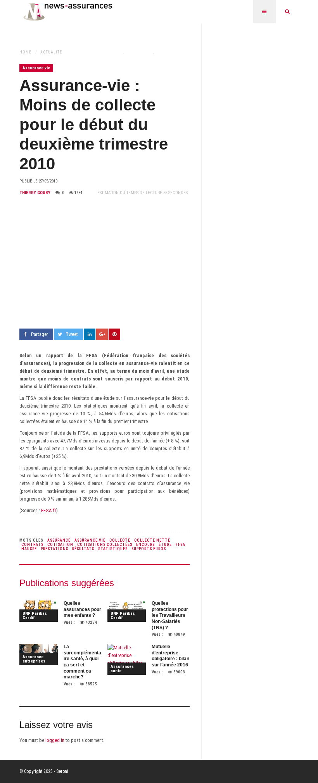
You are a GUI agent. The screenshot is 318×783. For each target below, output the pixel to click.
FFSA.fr (48, 510)
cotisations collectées (104, 544)
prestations (54, 549)
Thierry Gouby (34, 192)
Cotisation (60, 544)
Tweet (72, 334)
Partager (39, 334)
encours (145, 544)
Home (25, 52)
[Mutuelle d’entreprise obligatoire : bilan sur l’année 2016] (126, 659)
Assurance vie (36, 68)
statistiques (113, 549)
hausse (29, 549)
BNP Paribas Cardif (34, 615)
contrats (32, 544)
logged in (54, 740)
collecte (119, 540)
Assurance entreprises (33, 659)
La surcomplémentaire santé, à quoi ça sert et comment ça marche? (82, 662)
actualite (51, 52)
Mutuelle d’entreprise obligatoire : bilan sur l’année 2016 (170, 656)
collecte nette (152, 540)
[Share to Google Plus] (102, 334)
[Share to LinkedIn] (89, 334)
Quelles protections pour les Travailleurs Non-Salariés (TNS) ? (170, 615)
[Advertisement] (104, 262)
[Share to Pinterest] (114, 334)
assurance (59, 540)
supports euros (148, 549)
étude (165, 544)
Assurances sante (122, 668)
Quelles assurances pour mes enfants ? (82, 609)
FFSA (180, 544)
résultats (83, 549)
